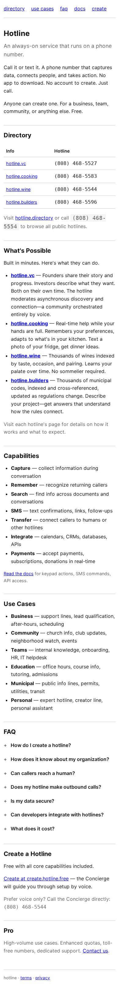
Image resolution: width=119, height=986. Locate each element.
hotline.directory (34, 218)
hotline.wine (18, 189)
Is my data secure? (32, 801)
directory (14, 8)
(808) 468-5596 (75, 202)
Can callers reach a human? (43, 773)
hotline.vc (16, 163)
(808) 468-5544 (75, 189)
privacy (42, 977)
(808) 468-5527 (75, 163)
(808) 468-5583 (75, 176)
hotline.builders (21, 202)
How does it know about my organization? (60, 759)
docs (79, 8)
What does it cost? (33, 829)
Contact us (95, 951)
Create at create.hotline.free (36, 878)
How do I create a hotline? (41, 745)
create (99, 8)
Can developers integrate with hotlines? (57, 815)
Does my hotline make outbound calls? (56, 787)
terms (26, 977)
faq (64, 8)
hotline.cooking (22, 176)
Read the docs (19, 573)
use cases (42, 8)
